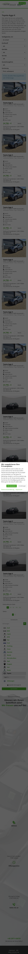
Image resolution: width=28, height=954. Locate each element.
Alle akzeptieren (11, 486)
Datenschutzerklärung (7, 489)
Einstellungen (22, 486)
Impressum (19, 489)
